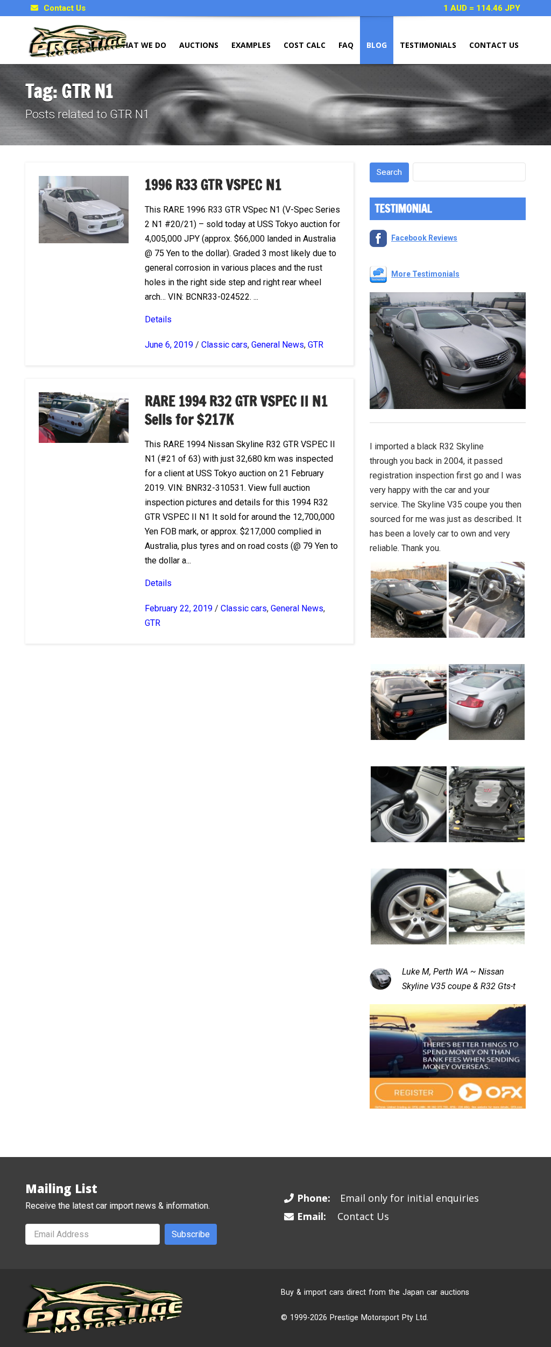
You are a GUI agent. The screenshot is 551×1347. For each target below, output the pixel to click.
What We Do (140, 45)
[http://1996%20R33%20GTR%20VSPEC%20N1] (84, 209)
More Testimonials (425, 274)
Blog (376, 45)
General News (277, 345)
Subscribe (191, 1234)
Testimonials (428, 45)
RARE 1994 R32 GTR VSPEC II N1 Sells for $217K (236, 410)
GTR (315, 345)
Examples (251, 45)
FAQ (346, 45)
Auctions (198, 45)
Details (158, 319)
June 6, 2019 (169, 345)
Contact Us (65, 8)
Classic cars (224, 345)
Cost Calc (305, 45)
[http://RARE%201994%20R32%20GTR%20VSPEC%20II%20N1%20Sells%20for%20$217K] (84, 417)
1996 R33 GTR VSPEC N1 (213, 185)
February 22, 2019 (179, 608)
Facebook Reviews (424, 238)
